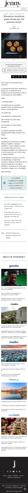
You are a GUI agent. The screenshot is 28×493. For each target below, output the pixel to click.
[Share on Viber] (19, 77)
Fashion (9, 475)
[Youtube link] (13, 471)
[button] (25, 4)
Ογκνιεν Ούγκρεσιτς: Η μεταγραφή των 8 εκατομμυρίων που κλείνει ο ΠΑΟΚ (11, 294)
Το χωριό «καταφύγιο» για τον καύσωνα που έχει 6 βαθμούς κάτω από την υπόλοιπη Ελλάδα (13, 326)
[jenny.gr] (13, 4)
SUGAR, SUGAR (19, 14)
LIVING (6, 14)
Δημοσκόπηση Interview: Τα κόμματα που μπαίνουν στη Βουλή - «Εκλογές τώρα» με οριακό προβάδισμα (14, 331)
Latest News (24, 9)
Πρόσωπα (10, 477)
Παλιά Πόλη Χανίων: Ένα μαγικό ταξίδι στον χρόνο (13, 401)
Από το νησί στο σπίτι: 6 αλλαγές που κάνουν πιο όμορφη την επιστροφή (13, 442)
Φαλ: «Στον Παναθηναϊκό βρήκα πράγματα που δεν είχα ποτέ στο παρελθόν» (13, 288)
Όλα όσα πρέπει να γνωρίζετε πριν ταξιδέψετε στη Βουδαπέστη (13, 410)
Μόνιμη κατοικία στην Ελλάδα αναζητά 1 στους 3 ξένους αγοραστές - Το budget (13, 364)
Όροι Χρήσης (8, 487)
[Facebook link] (7, 471)
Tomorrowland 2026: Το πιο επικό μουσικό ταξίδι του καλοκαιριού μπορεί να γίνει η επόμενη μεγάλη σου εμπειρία (14, 449)
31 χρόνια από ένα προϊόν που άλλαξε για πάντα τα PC (13, 369)
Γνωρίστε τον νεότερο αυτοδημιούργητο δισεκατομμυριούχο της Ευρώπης (10, 375)
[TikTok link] (16, 471)
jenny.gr (13, 180)
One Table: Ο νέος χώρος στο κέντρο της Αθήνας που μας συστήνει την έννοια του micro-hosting (14, 437)
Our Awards (9, 485)
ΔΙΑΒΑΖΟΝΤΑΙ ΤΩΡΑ (14, 197)
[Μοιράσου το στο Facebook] (13, 77)
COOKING (11, 14)
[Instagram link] (10, 471)
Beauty (4, 475)
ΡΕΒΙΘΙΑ (8, 237)
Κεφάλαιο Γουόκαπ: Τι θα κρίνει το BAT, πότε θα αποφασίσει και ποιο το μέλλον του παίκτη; (13, 299)
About (3, 485)
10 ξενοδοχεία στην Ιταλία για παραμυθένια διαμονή (13, 405)
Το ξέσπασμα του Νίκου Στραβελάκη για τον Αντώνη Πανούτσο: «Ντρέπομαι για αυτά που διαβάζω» (14, 337)
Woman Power (17, 477)
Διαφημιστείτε (15, 485)
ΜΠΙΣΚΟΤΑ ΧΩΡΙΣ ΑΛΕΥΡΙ (13, 235)
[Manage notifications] (25, 489)
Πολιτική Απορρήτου (18, 487)
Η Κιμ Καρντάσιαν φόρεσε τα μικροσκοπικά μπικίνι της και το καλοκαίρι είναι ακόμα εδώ (13, 214)
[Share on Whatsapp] (22, 77)
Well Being (15, 475)
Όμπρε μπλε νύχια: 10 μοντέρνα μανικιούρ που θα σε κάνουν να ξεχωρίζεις (13, 222)
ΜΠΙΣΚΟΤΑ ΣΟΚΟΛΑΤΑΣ (12, 233)
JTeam (14, 26)
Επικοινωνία (23, 485)
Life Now (21, 475)
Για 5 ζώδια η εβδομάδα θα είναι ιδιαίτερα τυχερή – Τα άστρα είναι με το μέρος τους (14, 206)
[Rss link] (19, 471)
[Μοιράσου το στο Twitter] (16, 77)
